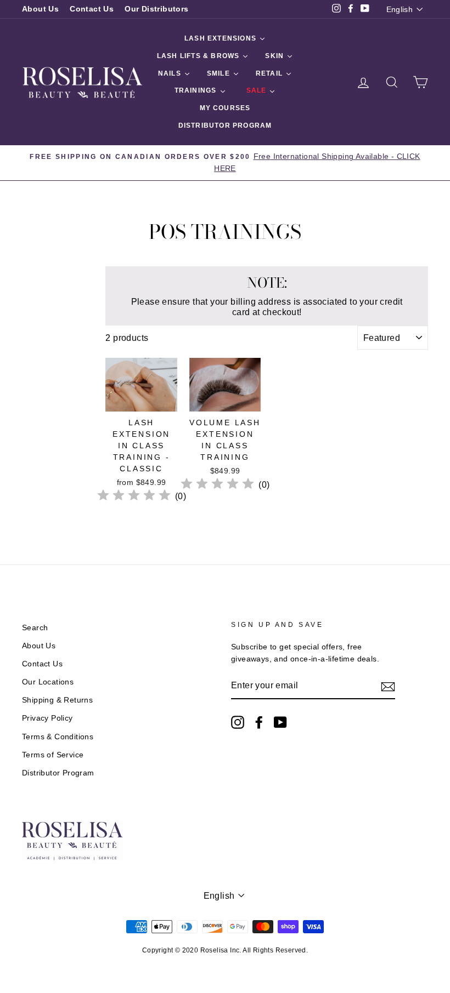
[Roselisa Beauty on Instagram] (237, 722)
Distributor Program (58, 773)
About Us (40, 9)
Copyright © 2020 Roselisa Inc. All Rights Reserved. (225, 950)
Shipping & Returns (57, 700)
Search (35, 628)
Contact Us (92, 9)
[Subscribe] (388, 686)
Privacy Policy (47, 718)
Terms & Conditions (57, 737)
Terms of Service (52, 755)
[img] (134, 497)
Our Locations (48, 682)
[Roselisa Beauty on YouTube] (280, 722)
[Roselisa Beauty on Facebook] (259, 722)
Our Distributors (156, 9)
